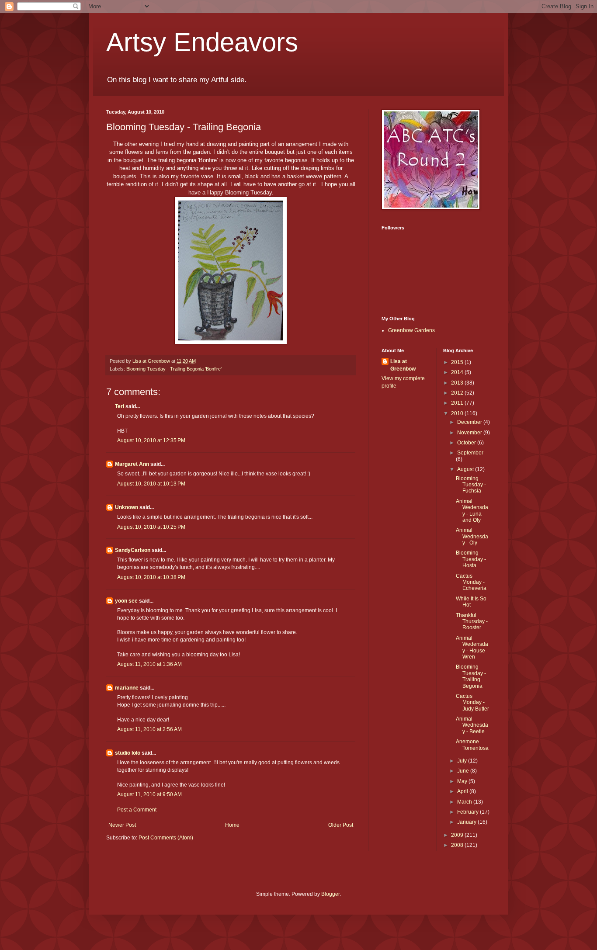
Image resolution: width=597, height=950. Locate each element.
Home (232, 825)
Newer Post (122, 825)
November (470, 433)
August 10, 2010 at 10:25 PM (151, 527)
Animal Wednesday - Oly (472, 536)
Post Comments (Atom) (166, 838)
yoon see (126, 601)
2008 (458, 845)
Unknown (126, 507)
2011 (458, 403)
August (466, 469)
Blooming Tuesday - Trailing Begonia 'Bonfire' (174, 368)
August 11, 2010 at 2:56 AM (149, 729)
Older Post (340, 825)
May (463, 781)
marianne (127, 688)
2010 (458, 413)
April (463, 791)
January (467, 822)
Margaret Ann (132, 464)
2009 (458, 835)
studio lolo (127, 753)
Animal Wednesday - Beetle (472, 725)
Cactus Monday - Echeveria (471, 582)
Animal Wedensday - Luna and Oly (472, 510)
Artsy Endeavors (202, 42)
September (470, 453)
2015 (458, 362)
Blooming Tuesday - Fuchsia (471, 484)
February (468, 812)
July (462, 761)
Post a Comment (136, 810)
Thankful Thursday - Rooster (472, 621)
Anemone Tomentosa (472, 745)
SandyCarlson (132, 550)
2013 (458, 383)
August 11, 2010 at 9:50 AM (149, 794)
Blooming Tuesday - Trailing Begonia (471, 676)
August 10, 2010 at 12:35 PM (151, 440)
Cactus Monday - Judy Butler (472, 702)
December (470, 422)
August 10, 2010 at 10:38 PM (151, 577)
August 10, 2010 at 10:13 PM (151, 484)
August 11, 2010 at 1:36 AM (149, 664)
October (467, 443)
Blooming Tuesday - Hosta (471, 559)
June (463, 771)
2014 (458, 372)
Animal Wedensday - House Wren (472, 647)
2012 (458, 393)
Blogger (330, 894)
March (465, 802)
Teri (119, 406)
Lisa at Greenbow (403, 365)
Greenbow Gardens (411, 330)
